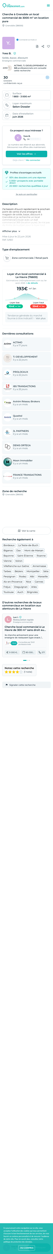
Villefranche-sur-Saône (16, 566)
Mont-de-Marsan (33, 550)
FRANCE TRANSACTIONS (27, 475)
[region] (26, 36)
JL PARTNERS (21, 431)
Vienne (8, 561)
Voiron (18, 561)
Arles (34, 587)
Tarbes (7, 571)
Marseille (43, 576)
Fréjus (7, 587)
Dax (18, 550)
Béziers (19, 571)
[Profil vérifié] (14, 53)
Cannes (39, 581)
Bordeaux (9, 545)
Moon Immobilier (23, 460)
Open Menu (48, 5)
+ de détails (32, 283)
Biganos (8, 550)
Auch (20, 592)
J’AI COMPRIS (26, 1248)
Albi (32, 576)
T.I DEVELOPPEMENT (33, 65)
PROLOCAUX (20, 372)
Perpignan (9, 576)
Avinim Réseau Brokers (26, 401)
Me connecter (33, 160)
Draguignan (21, 587)
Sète (45, 571)
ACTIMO (18, 65)
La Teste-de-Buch (28, 545)
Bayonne (9, 555)
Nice (28, 581)
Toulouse (9, 592)
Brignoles (32, 592)
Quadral (17, 415)
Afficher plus (9, 231)
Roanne (41, 555)
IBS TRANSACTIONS (24, 386)
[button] (25, 635)
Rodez (22, 576)
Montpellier (33, 571)
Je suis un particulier (26, 194)
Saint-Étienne (25, 555)
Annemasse (39, 566)
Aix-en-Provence (13, 581)
